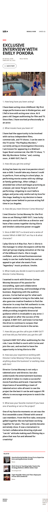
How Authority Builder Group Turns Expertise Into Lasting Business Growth (28, 458)
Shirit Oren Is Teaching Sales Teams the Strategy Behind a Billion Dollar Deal (26, 467)
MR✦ (5, 31)
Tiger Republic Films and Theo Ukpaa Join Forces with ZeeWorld (26, 475)
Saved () (42, 31)
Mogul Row (31, 31)
